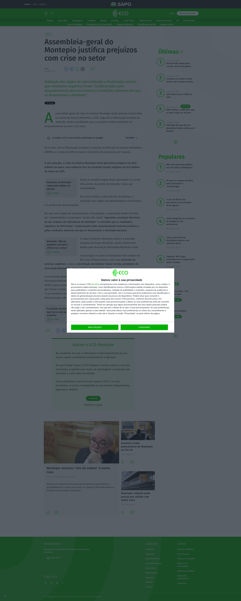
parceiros (95, 284)
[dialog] (120, 300)
